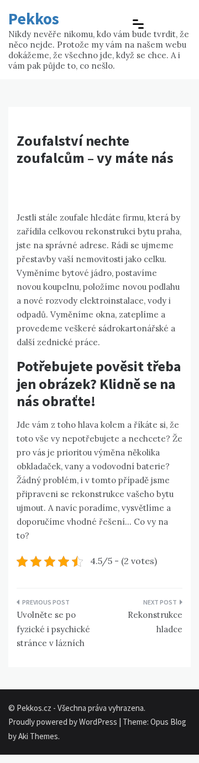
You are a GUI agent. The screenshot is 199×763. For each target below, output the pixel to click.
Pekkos (33, 18)
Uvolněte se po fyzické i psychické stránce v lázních (53, 629)
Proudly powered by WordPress (63, 721)
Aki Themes (38, 736)
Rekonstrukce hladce (155, 622)
